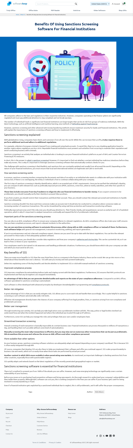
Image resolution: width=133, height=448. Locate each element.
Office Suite (33, 10)
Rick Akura (99, 392)
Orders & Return (42, 417)
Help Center (72, 413)
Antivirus (76, 10)
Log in (7, 417)
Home (17, 14)
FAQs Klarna (40, 421)
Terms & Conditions (39, 442)
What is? (23, 14)
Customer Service (42, 425)
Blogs (69, 417)
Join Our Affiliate (42, 434)
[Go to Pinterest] (114, 436)
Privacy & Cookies (55, 442)
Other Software (99, 10)
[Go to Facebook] (97, 436)
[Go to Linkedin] (110, 436)
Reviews (39, 430)
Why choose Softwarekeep (45, 413)
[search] (76, 4)
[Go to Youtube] (107, 436)
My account (9, 413)
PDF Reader (55, 10)
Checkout (9, 425)
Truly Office (10, 10)
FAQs (7, 430)
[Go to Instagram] (100, 436)
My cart (8, 421)
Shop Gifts (123, 10)
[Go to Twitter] (104, 436)
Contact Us (9, 434)
